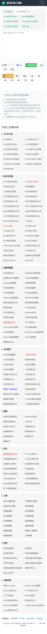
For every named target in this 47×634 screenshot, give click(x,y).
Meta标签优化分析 (10, 483)
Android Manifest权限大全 (35, 605)
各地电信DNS (30, 426)
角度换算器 (7, 531)
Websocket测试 (31, 417)
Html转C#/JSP (9, 231)
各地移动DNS (30, 431)
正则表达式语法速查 (32, 255)
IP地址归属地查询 (10, 417)
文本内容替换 (8, 369)
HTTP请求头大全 (31, 591)
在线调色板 (29, 469)
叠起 (25, 76)
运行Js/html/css (9, 260)
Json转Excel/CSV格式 (11, 164)
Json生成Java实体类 (30, 21)
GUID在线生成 (8, 312)
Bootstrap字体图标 (10, 605)
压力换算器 (7, 516)
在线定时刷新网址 (10, 469)
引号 (20, 65)
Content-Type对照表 (32, 586)
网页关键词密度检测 (32, 483)
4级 (5, 80)
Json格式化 (8, 11)
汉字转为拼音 (8, 364)
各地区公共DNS (9, 426)
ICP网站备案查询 (31, 479)
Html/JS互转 (8, 226)
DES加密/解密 (30, 288)
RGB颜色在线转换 (32, 404)
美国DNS (6, 441)
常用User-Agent (9, 586)
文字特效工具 (8, 384)
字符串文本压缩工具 (32, 384)
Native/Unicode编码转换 (34, 332)
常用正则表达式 (9, 255)
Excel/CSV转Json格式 (33, 159)
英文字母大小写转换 (11, 394)
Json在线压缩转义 (28, 16)
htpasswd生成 (30, 312)
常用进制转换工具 (10, 404)
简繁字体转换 (30, 360)
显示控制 (8, 76)
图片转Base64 (9, 322)
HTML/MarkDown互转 (11, 246)
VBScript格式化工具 (10, 221)
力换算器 (28, 536)
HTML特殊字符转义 (10, 600)
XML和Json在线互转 (11, 159)
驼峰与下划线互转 (10, 389)
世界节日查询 (8, 563)
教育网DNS (29, 436)
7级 (25, 80)
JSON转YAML (8, 169)
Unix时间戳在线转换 (33, 399)
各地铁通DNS (8, 436)
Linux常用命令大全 (10, 610)
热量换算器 (7, 511)
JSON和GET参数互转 (33, 164)
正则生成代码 (8, 250)
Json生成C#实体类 (11, 21)
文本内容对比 (30, 369)
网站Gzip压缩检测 (10, 474)
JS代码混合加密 (9, 191)
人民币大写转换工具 (32, 394)
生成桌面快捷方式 (10, 459)
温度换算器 (29, 521)
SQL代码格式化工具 (11, 206)
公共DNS (28, 422)
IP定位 (22, 618)
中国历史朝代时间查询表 (12, 568)
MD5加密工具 (8, 273)
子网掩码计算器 (31, 501)
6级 (18, 80)
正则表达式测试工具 (32, 246)
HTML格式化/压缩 (10, 182)
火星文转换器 (30, 364)
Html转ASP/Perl (9, 236)
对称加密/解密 (30, 283)
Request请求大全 (10, 591)
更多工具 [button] (25, 26)
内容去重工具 (30, 379)
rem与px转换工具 (31, 459)
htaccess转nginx (31, 454)
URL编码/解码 (8, 332)
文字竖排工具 (30, 374)
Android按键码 (30, 337)
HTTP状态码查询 (9, 488)
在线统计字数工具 (10, 374)
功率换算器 (29, 516)
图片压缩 (30, 618)
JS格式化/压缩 (8, 186)
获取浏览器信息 (9, 422)
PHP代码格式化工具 (11, 196)
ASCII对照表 (29, 595)
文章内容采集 (8, 360)
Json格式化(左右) (10, 16)
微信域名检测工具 (10, 454)
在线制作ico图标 (9, 464)
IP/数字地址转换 (31, 317)
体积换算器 (29, 511)
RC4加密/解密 (8, 293)
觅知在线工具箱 (14, 3)
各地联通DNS (8, 431)
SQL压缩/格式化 (31, 191)
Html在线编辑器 (9, 355)
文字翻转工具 (8, 379)
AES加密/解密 (8, 288)
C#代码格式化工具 (10, 201)
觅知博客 (14, 618)
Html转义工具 (30, 226)
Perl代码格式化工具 (32, 216)
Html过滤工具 (30, 250)
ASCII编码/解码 (31, 327)
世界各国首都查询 (32, 553)
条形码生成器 (8, 317)
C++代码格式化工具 (10, 216)
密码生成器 (7, 307)
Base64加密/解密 (32, 278)
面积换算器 (29, 506)
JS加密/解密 (29, 186)
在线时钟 (28, 548)
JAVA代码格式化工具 (33, 201)
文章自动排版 (30, 355)
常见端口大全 (30, 600)
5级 (11, 80)
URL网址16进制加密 (32, 273)
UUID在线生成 (30, 307)
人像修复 (39, 618)
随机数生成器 (8, 399)
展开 (17, 76)
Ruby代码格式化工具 (11, 211)
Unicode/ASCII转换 (10, 327)
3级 (38, 76)
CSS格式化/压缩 (31, 182)
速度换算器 (29, 526)
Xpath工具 (29, 260)
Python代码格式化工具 (33, 206)
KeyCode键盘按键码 (11, 337)
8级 (32, 80)
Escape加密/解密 (9, 283)
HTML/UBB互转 (31, 241)
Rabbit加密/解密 (31, 293)
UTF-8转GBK (30, 322)
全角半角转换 (30, 389)
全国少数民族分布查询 (33, 563)
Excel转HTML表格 (32, 236)
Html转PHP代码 (31, 231)
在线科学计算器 (9, 506)
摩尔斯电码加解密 (32, 303)
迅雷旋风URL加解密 (11, 278)
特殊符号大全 (30, 568)
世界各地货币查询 (10, 558)
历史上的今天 (8, 573)
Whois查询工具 (9, 479)
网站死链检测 (30, 474)
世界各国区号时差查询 (33, 558)
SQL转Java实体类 (32, 154)
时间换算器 (7, 526)
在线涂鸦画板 (8, 548)
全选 (41, 65)
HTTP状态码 (8, 595)
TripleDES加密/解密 (10, 298)
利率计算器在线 (9, 501)
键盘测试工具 (8, 342)
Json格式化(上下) (23, 11)
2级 (32, 76)
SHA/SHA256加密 (32, 298)
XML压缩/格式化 (31, 196)
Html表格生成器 (9, 241)
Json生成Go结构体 (11, 26)
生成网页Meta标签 (32, 464)
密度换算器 (7, 536)
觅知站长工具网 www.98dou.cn (25, 623)
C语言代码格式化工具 (33, 211)
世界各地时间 (8, 553)
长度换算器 (7, 521)
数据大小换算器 (31, 531)
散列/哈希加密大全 (10, 303)
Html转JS (29, 221)
